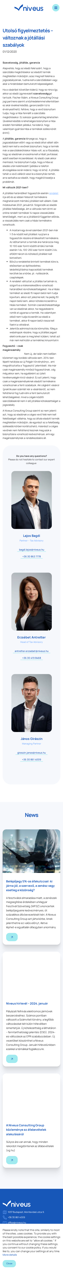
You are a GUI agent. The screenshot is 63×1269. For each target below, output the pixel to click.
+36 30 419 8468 (31, 658)
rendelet (53, 193)
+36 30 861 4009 (31, 759)
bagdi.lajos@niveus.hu (31, 549)
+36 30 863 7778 (31, 556)
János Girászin (32, 739)
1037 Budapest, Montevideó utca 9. (26, 1212)
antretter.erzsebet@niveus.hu (31, 651)
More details (10, 1254)
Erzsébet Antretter (31, 637)
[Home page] (17, 1205)
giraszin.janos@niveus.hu (31, 752)
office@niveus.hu (17, 1222)
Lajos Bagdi (31, 536)
